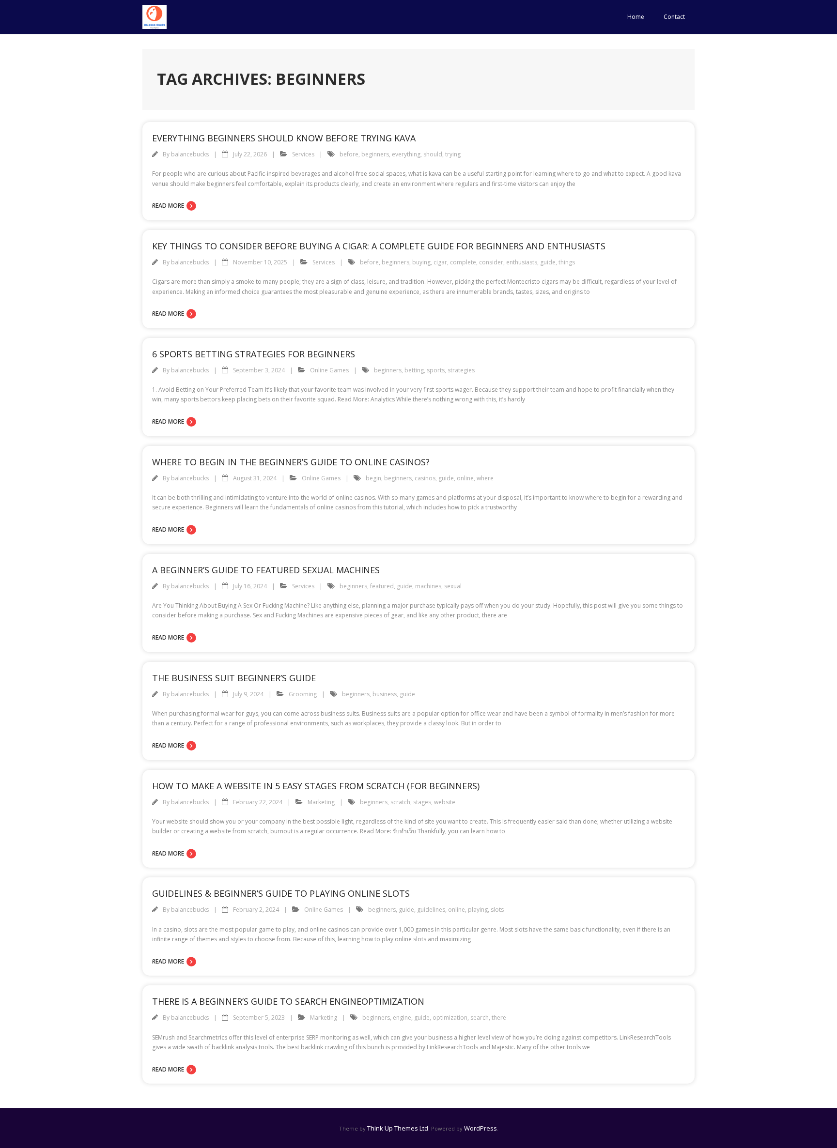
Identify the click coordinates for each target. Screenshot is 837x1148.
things (566, 262)
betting (414, 370)
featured (382, 586)
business (384, 694)
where (485, 478)
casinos (425, 478)
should (432, 154)
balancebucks (190, 154)
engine (402, 1017)
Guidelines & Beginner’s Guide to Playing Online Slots (281, 893)
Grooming (303, 694)
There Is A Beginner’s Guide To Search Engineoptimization (288, 1001)
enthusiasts (521, 262)
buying (421, 262)
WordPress (480, 1128)
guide (548, 262)
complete (463, 262)
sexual (453, 586)
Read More (168, 205)
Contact (674, 17)
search (479, 1017)
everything (406, 154)
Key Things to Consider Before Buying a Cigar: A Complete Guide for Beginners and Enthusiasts (378, 246)
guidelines (431, 909)
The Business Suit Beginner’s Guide (234, 678)
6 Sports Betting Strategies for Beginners (253, 354)
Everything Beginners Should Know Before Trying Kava (284, 138)
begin (373, 478)
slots (497, 909)
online (465, 478)
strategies (461, 370)
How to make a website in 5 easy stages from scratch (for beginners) (316, 786)
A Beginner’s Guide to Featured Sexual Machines (266, 570)
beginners (375, 154)
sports (436, 370)
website (444, 802)
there (499, 1017)
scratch (400, 802)
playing (478, 909)
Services (303, 154)
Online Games (329, 370)
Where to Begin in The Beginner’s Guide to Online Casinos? (291, 462)
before (349, 154)
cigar (440, 262)
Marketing (321, 802)
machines (428, 586)
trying (453, 154)
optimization (450, 1017)
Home (635, 17)
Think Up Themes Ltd (397, 1128)
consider (491, 262)
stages (422, 802)
